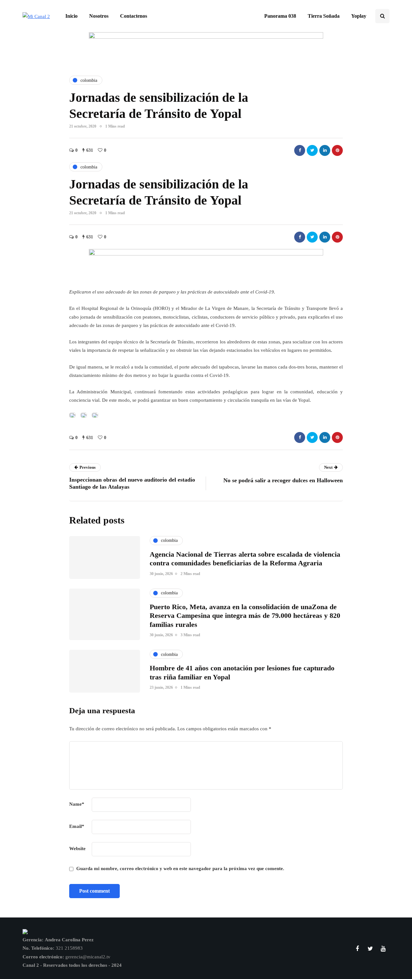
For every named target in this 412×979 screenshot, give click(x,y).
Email (76, 826)
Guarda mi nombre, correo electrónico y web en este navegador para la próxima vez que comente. (180, 868)
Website (77, 848)
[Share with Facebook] (299, 150)
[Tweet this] (312, 150)
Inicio (71, 16)
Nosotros (98, 16)
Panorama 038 (280, 16)
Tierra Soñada (324, 16)
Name (76, 804)
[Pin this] (337, 150)
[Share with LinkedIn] (324, 150)
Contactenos (133, 16)
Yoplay (358, 16)
